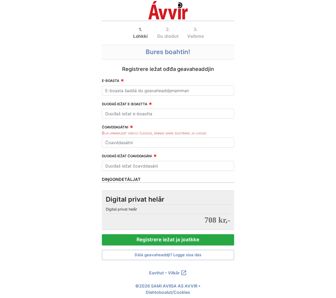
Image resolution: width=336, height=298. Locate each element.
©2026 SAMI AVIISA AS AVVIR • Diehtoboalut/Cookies (168, 289)
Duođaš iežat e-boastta (124, 104)
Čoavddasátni (115, 127)
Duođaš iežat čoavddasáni (127, 156)
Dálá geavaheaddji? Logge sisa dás (168, 255)
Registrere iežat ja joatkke (167, 240)
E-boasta (110, 81)
